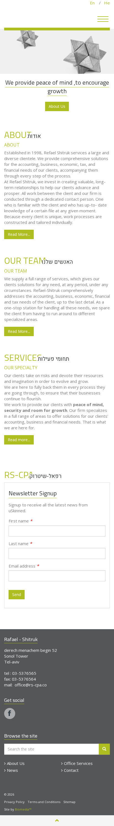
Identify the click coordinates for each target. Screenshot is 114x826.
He (105, 3)
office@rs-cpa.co (31, 685)
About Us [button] (57, 106)
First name (20, 521)
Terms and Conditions (44, 802)
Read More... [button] (19, 234)
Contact (71, 770)
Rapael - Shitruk (37, 17)
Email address (24, 566)
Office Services (78, 763)
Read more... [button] (19, 439)
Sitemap (69, 802)
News (12, 770)
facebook (9, 713)
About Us (16, 763)
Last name (20, 543)
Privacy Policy (14, 802)
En (94, 3)
